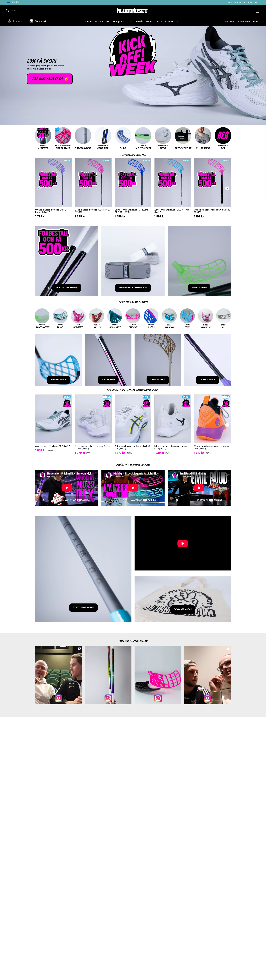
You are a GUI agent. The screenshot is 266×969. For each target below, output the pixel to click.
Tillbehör (169, 21)
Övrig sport (40, 21)
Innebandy (18, 21)
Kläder (149, 21)
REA (178, 21)
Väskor (158, 21)
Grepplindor (119, 21)
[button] (257, 10)
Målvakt (139, 21)
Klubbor (99, 21)
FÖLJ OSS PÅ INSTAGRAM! (133, 641)
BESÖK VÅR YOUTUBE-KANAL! (133, 465)
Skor (130, 21)
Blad (108, 21)
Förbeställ (87, 21)
